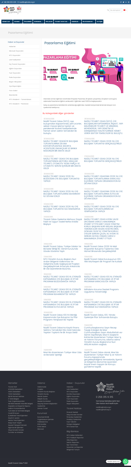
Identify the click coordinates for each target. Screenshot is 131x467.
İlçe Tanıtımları (72, 445)
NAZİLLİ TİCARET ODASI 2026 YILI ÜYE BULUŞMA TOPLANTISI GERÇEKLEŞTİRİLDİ (103, 142)
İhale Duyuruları (15, 77)
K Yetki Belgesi (13, 399)
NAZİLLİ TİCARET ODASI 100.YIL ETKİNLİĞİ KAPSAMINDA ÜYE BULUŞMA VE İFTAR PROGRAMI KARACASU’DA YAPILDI (103, 279)
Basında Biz (13, 95)
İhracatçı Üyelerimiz (74, 417)
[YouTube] (126, 2)
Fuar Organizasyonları (16, 401)
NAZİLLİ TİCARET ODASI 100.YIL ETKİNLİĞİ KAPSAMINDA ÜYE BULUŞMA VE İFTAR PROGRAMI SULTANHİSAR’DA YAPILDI (103, 304)
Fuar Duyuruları (14, 73)
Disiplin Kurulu (42, 399)
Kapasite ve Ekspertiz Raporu (19, 406)
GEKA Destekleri (14, 392)
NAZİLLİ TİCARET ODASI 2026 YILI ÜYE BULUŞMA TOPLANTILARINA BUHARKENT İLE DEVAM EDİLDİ (61, 194)
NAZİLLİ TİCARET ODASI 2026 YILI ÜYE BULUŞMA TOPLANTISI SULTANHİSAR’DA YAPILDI (61, 209)
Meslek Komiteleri (44, 401)
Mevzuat (40, 429)
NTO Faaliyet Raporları (75, 438)
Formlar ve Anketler (15, 432)
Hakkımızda (41, 387)
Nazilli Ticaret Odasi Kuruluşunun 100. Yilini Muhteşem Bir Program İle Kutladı (103, 260)
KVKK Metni (41, 427)
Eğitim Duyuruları (15, 68)
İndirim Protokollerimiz (16, 408)
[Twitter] (123, 2)
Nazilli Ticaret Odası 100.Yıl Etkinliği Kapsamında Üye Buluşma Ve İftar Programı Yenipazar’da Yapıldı (60, 317)
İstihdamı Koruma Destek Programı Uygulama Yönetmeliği (101, 290)
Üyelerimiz (41, 406)
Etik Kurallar (41, 424)
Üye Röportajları (15, 86)
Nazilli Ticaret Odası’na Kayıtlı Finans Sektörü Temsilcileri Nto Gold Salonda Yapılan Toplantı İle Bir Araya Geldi (61, 330)
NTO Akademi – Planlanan (18, 104)
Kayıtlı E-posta (13, 418)
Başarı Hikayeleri (15, 82)
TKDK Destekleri (14, 394)
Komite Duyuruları (73, 394)
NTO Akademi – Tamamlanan (20, 99)
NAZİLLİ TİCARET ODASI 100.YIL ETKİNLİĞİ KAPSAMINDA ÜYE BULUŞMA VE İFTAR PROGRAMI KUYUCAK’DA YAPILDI (62, 304)
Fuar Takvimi (71, 422)
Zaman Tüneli (42, 408)
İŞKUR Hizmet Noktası (16, 396)
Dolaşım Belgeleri (73, 424)
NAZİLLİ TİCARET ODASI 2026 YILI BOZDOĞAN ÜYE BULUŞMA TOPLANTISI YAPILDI (61, 178)
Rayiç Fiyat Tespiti (14, 423)
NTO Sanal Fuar (72, 427)
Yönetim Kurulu (43, 394)
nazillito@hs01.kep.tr (103, 410)
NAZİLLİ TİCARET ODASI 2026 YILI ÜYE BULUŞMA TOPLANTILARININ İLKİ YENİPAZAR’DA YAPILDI (101, 209)
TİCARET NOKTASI (61, 22)
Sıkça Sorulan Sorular (16, 430)
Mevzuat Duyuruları (16, 51)
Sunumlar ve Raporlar (75, 447)
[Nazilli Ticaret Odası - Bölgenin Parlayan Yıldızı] (12, 10)
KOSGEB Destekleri (15, 389)
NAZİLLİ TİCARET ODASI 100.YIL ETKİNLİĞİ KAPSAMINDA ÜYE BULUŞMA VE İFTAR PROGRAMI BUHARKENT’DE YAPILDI (62, 292)
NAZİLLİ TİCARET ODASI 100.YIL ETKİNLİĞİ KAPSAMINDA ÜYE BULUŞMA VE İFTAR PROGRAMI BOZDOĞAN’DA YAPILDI (62, 279)
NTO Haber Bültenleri (74, 435)
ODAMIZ (17, 22)
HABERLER (75, 22)
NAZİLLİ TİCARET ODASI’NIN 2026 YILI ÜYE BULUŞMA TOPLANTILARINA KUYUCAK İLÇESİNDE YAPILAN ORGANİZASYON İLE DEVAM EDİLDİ (103, 195)
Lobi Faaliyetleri (15, 60)
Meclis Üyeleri (42, 396)
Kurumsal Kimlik (43, 417)
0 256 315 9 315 (104, 397)
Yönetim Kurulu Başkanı (46, 392)
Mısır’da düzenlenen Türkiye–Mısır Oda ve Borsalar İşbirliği (62, 353)
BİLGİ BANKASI (88, 22)
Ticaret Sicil (12, 387)
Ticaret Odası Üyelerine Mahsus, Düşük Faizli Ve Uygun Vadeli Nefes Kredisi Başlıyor (62, 221)
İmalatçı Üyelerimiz (74, 419)
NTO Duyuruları (14, 55)
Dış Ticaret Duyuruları (17, 64)
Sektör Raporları (73, 442)
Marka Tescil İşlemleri (16, 420)
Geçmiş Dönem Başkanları (47, 404)
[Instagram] (129, 2)
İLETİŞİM (99, 22)
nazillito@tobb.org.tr (27, 2)
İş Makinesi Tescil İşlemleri (18, 415)
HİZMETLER (6, 22)
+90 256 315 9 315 (10, 2)
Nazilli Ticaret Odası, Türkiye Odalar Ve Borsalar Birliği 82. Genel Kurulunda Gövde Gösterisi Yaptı (62, 249)
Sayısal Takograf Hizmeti (17, 425)
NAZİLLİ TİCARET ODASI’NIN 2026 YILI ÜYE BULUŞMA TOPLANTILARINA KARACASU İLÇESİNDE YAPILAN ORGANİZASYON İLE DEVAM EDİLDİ (103, 180)
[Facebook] (121, 2)
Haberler (12, 46)
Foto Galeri (13, 90)
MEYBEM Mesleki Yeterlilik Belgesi (20, 404)
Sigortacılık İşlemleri (15, 427)
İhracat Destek (72, 412)
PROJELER (49, 22)
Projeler (40, 389)
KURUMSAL (37, 22)
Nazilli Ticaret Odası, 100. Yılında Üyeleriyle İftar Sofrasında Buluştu (101, 316)
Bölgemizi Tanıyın (73, 450)
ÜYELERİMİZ (28, 22)
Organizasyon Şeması (45, 419)
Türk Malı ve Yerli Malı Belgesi (19, 411)
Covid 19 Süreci (13, 413)
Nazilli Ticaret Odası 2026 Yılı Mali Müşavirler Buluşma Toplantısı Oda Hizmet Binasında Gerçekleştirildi (101, 249)
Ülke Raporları (72, 440)
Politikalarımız (42, 422)
